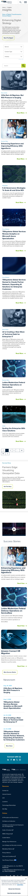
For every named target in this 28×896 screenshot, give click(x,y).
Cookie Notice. (20, 884)
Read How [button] (20, 583)
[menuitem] (14, 790)
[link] (13, 47)
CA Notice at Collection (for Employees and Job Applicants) (13, 825)
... (17, 450)
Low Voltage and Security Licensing (12, 845)
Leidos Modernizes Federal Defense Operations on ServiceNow (13, 610)
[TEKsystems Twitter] (17, 760)
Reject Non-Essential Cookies (14, 893)
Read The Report (8, 38)
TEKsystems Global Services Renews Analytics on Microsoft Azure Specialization (13, 705)
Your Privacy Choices (8, 860)
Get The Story (7, 486)
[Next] (7, 453)
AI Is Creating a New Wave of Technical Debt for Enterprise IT (13, 719)
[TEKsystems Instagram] (20, 760)
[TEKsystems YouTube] (14, 760)
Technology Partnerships (9, 805)
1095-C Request (6, 834)
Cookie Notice (6, 837)
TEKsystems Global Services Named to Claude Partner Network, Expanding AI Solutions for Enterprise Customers (14, 735)
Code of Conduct (7, 830)
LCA (3, 798)
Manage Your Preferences (9, 841)
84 (21, 450)
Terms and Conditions (8, 856)
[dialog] (14, 886)
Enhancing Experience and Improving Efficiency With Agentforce (13, 570)
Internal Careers (6, 794)
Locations (5, 801)
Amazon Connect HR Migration (10, 652)
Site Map (4, 809)
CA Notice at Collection (8, 821)
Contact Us (5, 790)
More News (9, 746)
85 (3, 453)
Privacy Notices (6, 852)
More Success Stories (10, 672)
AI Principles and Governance (10, 817)
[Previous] (3, 450)
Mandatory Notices (7, 849)
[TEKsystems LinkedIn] (8, 760)
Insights (23, 66)
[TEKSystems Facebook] (11, 760)
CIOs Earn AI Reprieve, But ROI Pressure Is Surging (13, 690)
